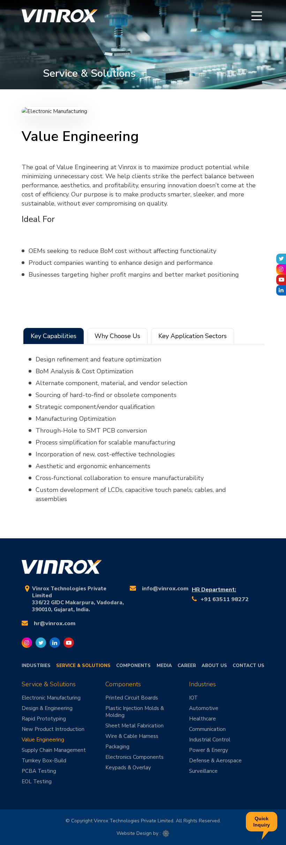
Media (164, 666)
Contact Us (248, 666)
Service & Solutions (83, 666)
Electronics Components (134, 757)
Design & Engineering (47, 708)
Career (187, 666)
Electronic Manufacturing (51, 697)
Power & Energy (208, 750)
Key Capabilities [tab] (53, 336)
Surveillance (203, 771)
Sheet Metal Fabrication (134, 725)
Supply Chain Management (54, 750)
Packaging (117, 746)
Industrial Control (209, 739)
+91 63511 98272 (225, 599)
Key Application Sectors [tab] (192, 336)
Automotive (203, 708)
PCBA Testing (39, 771)
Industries (36, 666)
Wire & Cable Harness (131, 736)
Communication (207, 729)
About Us (214, 666)
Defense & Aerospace (215, 760)
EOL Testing (37, 781)
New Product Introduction (53, 729)
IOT (193, 697)
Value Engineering (43, 739)
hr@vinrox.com (54, 623)
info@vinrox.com (165, 588)
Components (133, 666)
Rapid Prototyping (44, 718)
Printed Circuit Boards (131, 697)
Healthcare (202, 718)
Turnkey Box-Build (44, 760)
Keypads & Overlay (128, 767)
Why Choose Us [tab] (117, 336)
